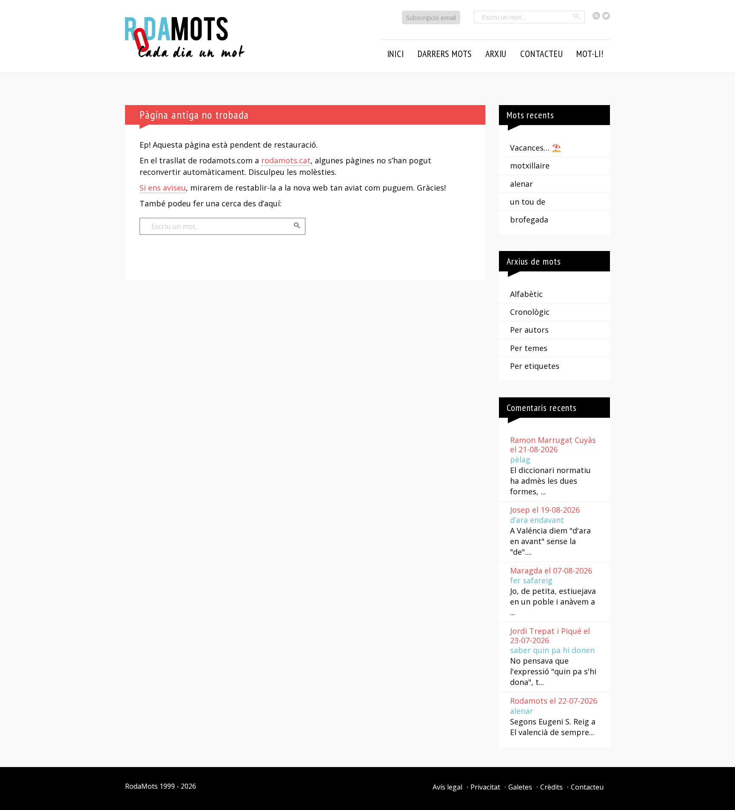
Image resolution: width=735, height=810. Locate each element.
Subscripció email (431, 17)
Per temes (528, 348)
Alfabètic (526, 294)
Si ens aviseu (163, 188)
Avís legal (447, 787)
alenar (521, 184)
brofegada (529, 219)
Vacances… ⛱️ (535, 148)
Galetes (520, 787)
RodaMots (141, 786)
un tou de (527, 202)
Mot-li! (590, 54)
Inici (395, 54)
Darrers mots (445, 54)
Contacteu (587, 787)
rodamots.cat (286, 160)
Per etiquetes (534, 366)
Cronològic (530, 312)
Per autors (529, 330)
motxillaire (530, 165)
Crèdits (551, 787)
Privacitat (485, 787)
